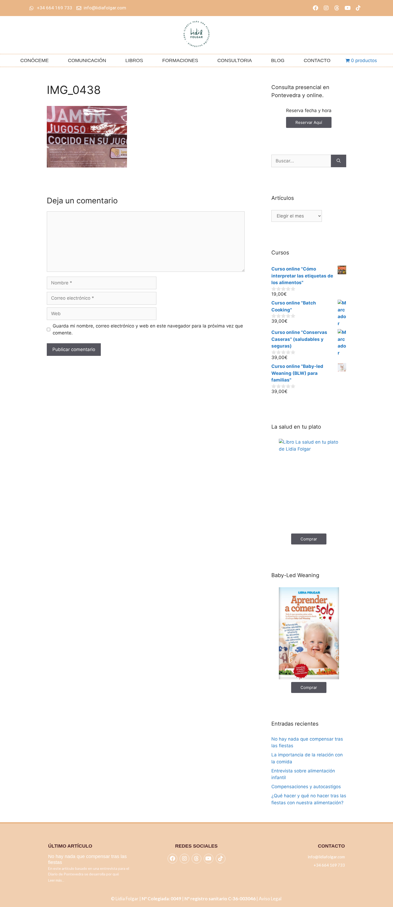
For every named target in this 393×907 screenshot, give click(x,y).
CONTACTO (317, 60)
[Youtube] (347, 8)
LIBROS (134, 60)
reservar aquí (308, 122)
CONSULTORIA (234, 60)
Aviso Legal (270, 898)
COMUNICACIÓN (87, 60)
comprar (308, 539)
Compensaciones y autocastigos (306, 786)
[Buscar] (338, 161)
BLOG (277, 60)
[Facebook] (315, 8)
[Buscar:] (301, 161)
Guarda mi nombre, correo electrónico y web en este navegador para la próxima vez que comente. (148, 329)
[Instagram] (326, 8)
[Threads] (337, 8)
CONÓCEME (34, 60)
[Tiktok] (358, 8)
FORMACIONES (180, 60)
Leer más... (56, 880)
